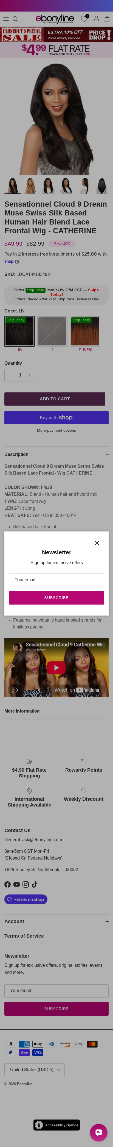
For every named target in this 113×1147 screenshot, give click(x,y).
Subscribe (56, 597)
